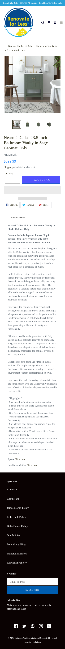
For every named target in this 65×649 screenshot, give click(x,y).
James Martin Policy (18, 507)
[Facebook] (16, 626)
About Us (12, 489)
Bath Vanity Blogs (17, 544)
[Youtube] (49, 626)
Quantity (9, 173)
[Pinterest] (32, 626)
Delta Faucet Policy (17, 526)
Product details (18, 217)
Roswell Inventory (17, 562)
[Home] (5, 46)
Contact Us (13, 498)
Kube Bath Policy (16, 517)
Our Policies (13, 535)
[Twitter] (24, 626)
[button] (32, 190)
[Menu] (61, 22)
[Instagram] (41, 626)
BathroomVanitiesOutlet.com (27, 638)
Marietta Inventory (17, 553)
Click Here (20, 459)
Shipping (8, 167)
